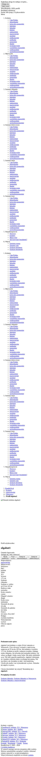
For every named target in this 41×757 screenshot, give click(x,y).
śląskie (12, 44)
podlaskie (13, 40)
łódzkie (12, 30)
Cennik (19, 743)
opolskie (12, 36)
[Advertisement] (20, 521)
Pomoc (25, 743)
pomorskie (13, 42)
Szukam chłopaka (7, 678)
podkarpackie (14, 38)
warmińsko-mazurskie (17, 48)
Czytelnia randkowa (8, 747)
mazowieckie (14, 34)
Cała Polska (14, 20)
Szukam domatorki (16, 249)
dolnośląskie (14, 22)
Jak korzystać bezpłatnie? (18, 240)
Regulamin (11, 743)
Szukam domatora (16, 247)
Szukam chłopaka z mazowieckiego (13, 680)
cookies (30, 755)
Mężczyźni (13, 238)
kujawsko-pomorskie (17, 24)
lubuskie (12, 28)
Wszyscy (13, 234)
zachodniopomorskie (17, 52)
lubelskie (13, 26)
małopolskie (14, 32)
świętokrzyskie (15, 46)
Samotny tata (14, 245)
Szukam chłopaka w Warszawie (25, 678)
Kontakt (3, 743)
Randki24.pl (9, 488)
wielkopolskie (14, 50)
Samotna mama (15, 243)
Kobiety (12, 236)
